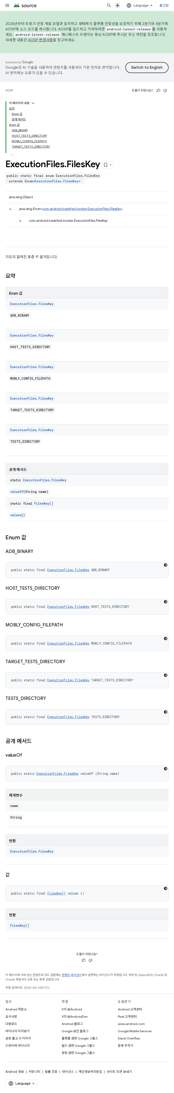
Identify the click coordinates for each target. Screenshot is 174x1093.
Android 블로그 (72, 1024)
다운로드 (11, 1024)
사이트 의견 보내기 (119, 1071)
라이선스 (68, 1071)
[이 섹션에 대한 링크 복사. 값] (14, 875)
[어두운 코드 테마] (165, 565)
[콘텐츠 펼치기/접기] (33, 103)
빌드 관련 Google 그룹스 (78, 1046)
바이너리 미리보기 (17, 1031)
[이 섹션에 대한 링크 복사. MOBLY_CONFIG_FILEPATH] (67, 625)
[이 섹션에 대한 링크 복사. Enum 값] (30, 538)
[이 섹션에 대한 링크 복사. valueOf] (26, 755)
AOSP (9, 90)
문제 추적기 (125, 1046)
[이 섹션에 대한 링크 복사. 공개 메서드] (36, 741)
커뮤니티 (34, 1071)
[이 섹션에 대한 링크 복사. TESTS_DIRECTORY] (50, 699)
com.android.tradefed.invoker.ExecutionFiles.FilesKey (82, 209)
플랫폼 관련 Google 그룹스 (80, 1038)
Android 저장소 (16, 1009)
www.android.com (131, 1024)
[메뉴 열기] (7, 5)
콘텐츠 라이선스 (72, 975)
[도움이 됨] (158, 90)
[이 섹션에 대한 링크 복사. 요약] (19, 276)
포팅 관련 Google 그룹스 (78, 1053)
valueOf (16, 491)
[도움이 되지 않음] (165, 90)
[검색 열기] (109, 5)
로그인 (164, 5)
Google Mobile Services (135, 1031)
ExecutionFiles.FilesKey (56, 181)
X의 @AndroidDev (75, 1017)
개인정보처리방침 (90, 1071)
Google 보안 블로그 (75, 1031)
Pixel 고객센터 (127, 1017)
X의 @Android (72, 1009)
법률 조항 (51, 1071)
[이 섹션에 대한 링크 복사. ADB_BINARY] (37, 552)
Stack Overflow (129, 1038)
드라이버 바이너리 (17, 1046)
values (15, 515)
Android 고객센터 (130, 1009)
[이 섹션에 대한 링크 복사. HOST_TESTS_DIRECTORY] (64, 588)
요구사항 (11, 1017)
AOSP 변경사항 (40, 40)
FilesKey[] (43, 503)
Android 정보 (14, 1071)
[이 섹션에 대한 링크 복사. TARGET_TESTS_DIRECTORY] (69, 662)
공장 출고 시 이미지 (18, 1038)
